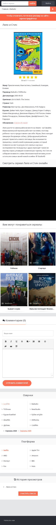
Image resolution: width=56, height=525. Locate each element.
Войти (48, 3)
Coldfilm (35, 425)
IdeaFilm (7, 420)
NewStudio (36, 409)
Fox (5, 466)
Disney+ (7, 461)
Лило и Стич (11, 487)
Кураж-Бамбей (10, 414)
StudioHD (41, 156)
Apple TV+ (35, 450)
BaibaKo (14, 92)
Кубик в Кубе (37, 414)
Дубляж (7, 425)
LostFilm (7, 404)
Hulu (33, 466)
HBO (5, 455)
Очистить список (28, 493)
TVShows (7, 409)
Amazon (35, 455)
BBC (33, 461)
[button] (5, 341)
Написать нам (9, 520)
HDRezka (22, 92)
